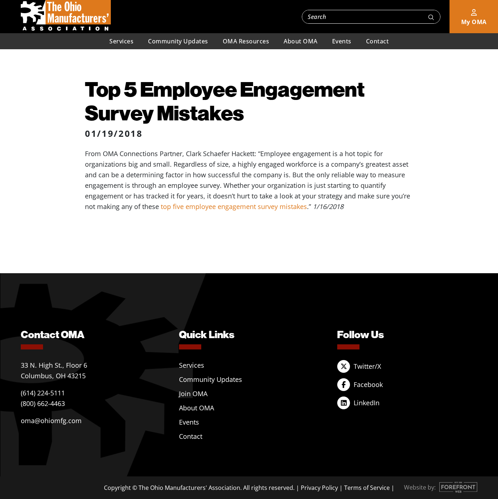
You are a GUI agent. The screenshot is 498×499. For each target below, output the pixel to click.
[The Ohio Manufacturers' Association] (66, 15)
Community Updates (178, 41)
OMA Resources (246, 41)
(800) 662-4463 (43, 403)
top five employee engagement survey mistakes (234, 206)
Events (341, 41)
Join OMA (193, 393)
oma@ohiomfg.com (51, 420)
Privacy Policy (319, 488)
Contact (377, 41)
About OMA (301, 41)
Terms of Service (367, 488)
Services (121, 41)
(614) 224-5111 (43, 392)
